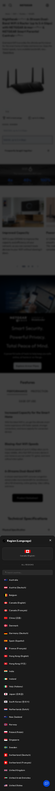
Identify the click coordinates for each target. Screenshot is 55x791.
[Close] (50, 540)
